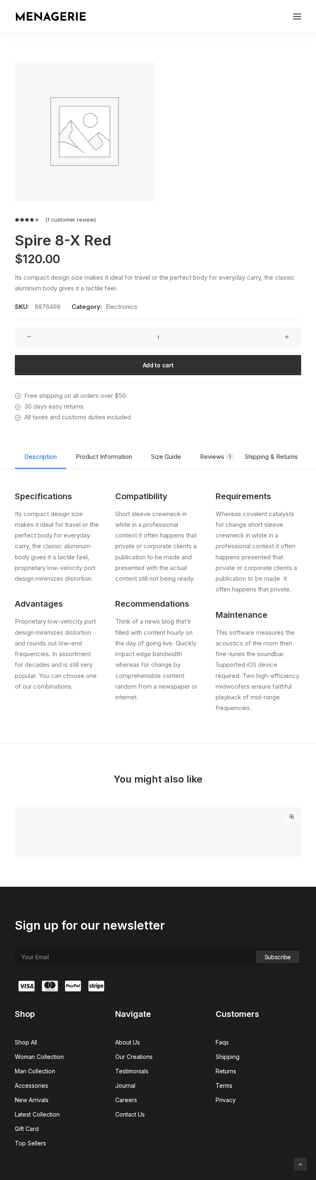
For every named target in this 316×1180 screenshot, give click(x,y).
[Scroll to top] (300, 1164)
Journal (125, 1085)
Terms (224, 1085)
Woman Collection (39, 1056)
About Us (127, 1042)
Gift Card (27, 1128)
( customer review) (70, 219)
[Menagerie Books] (50, 16)
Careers (126, 1099)
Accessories (31, 1085)
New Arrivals (32, 1099)
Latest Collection (37, 1114)
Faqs (222, 1042)
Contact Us (130, 1114)
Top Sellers (30, 1143)
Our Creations (134, 1056)
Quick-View (291, 816)
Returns (226, 1071)
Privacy (226, 1099)
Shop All (26, 1042)
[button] (297, 16)
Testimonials (132, 1071)
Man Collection (35, 1071)
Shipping (227, 1056)
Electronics (121, 307)
